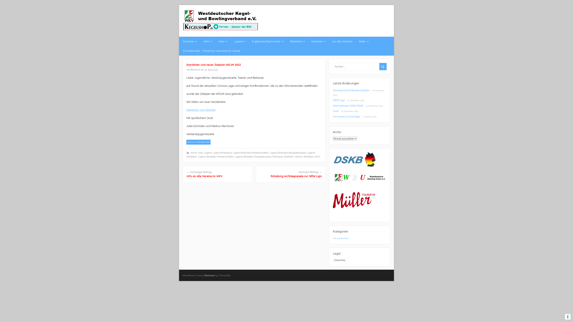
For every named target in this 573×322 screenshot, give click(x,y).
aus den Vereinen (342, 41)
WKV (206, 41)
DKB (334, 238)
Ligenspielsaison (343, 238)
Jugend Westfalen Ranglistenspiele (253, 156)
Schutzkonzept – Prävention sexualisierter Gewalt (211, 50)
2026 (336, 111)
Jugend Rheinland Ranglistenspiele (288, 152)
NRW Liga (339, 100)
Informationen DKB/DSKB (348, 105)
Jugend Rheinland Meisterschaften (251, 152)
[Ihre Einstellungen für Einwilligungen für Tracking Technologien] (568, 317)
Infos (221, 41)
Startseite (188, 41)
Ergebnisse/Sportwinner (266, 41)
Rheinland (296, 41)
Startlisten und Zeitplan (201, 110)
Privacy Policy (339, 260)
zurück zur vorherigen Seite (198, 142)
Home (194, 152)
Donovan (209, 275)
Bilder (362, 41)
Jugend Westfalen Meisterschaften (216, 156)
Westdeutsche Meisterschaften (351, 90)
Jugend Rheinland (222, 152)
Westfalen (317, 41)
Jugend (238, 41)
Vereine (298, 156)
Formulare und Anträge (346, 116)
